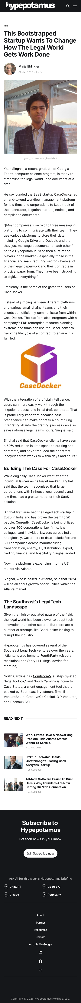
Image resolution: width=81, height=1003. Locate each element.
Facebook (40, 962)
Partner (40, 922)
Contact (40, 937)
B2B (6, 26)
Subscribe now (43, 853)
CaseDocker (63, 194)
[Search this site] (68, 6)
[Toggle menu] (75, 6)
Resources (40, 929)
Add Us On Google (40, 944)
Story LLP (34, 661)
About (40, 915)
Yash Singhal (13, 169)
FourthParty (49, 655)
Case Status (13, 686)
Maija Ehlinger (29, 66)
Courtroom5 (42, 676)
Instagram (40, 971)
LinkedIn (40, 952)
